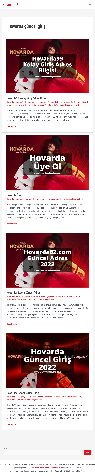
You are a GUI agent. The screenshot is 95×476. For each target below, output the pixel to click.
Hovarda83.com (28, 299)
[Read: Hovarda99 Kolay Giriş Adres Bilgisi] (47, 66)
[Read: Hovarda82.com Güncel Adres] (47, 260)
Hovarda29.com (13, 399)
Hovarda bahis (56, 102)
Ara (5, 448)
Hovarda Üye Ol (17, 105)
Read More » (11, 126)
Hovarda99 (53, 105)
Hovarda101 (42, 105)
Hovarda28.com (74, 397)
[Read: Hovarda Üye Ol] (47, 163)
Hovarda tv (77, 296)
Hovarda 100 (20, 102)
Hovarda (10, 102)
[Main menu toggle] (90, 4)
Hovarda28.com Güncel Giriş (22, 393)
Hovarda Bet (12, 4)
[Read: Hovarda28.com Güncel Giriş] (47, 360)
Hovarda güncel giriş (23, 199)
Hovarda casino (31, 296)
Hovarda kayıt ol (40, 199)
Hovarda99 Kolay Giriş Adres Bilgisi (27, 98)
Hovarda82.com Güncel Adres (23, 292)
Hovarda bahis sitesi (15, 296)
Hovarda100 (30, 105)
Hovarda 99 (44, 102)
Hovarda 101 (32, 102)
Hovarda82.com (13, 299)
